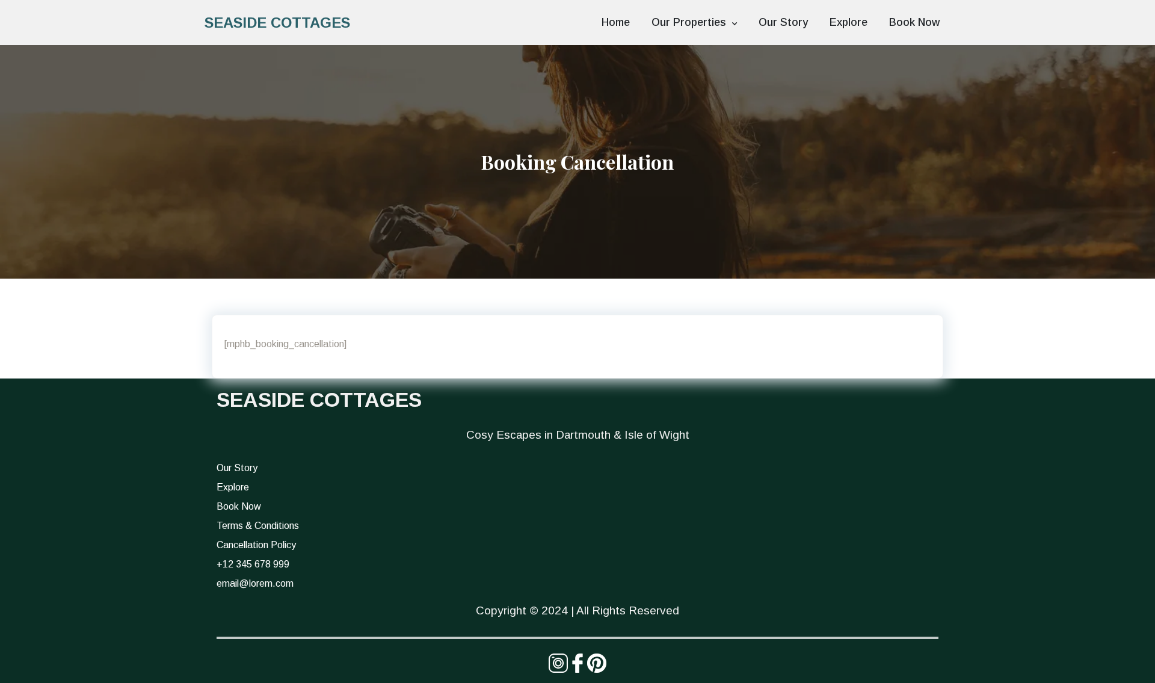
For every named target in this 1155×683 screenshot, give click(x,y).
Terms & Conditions (258, 526)
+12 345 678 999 (253, 564)
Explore (848, 22)
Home (616, 22)
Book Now (914, 22)
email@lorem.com (255, 583)
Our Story (783, 22)
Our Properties (688, 22)
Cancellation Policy (256, 545)
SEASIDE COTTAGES (277, 22)
